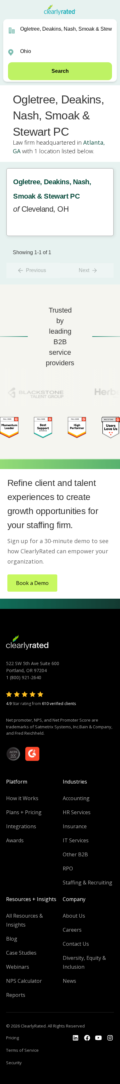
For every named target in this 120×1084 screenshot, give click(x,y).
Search (60, 71)
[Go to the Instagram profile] (110, 1038)
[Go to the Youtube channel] (98, 1038)
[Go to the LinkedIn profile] (75, 1038)
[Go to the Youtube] (87, 1038)
